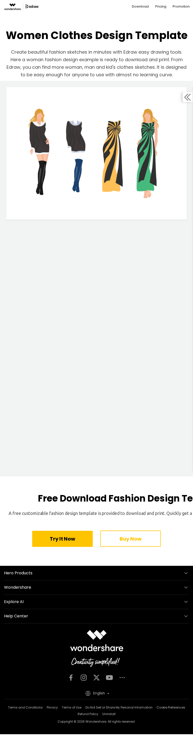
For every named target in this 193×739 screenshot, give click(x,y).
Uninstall (109, 714)
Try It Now (62, 538)
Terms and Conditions (25, 707)
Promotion (181, 6)
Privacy (52, 707)
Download (140, 6)
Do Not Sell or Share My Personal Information (119, 707)
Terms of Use (71, 707)
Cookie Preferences (171, 707)
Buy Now (130, 538)
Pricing (160, 6)
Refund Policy (88, 714)
